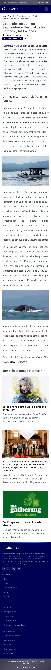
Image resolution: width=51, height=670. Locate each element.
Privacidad (26, 667)
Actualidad (11, 16)
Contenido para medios (12, 636)
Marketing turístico (10, 588)
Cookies (33, 667)
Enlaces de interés (10, 620)
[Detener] (26, 38)
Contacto (7, 583)
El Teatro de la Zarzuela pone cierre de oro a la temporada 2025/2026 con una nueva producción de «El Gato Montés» (25, 466)
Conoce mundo (9, 616)
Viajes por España (10, 612)
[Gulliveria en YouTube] (47, 2)
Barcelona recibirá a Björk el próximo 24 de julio (24, 408)
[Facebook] (9, 569)
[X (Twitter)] (4, 569)
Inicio (4, 16)
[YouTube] (19, 569)
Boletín (6, 596)
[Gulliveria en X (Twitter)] (35, 2)
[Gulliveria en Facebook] (39, 2)
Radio (6, 592)
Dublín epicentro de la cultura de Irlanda (21, 524)
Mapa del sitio (8, 653)
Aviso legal (18, 667)
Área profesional (9, 640)
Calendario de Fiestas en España (15, 625)
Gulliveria (8, 35)
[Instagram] (14, 569)
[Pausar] (21, 38)
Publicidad (7, 645)
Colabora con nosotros (11, 649)
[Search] (46, 9)
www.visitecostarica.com (14, 362)
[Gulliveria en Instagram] (43, 2)
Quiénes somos (9, 579)
